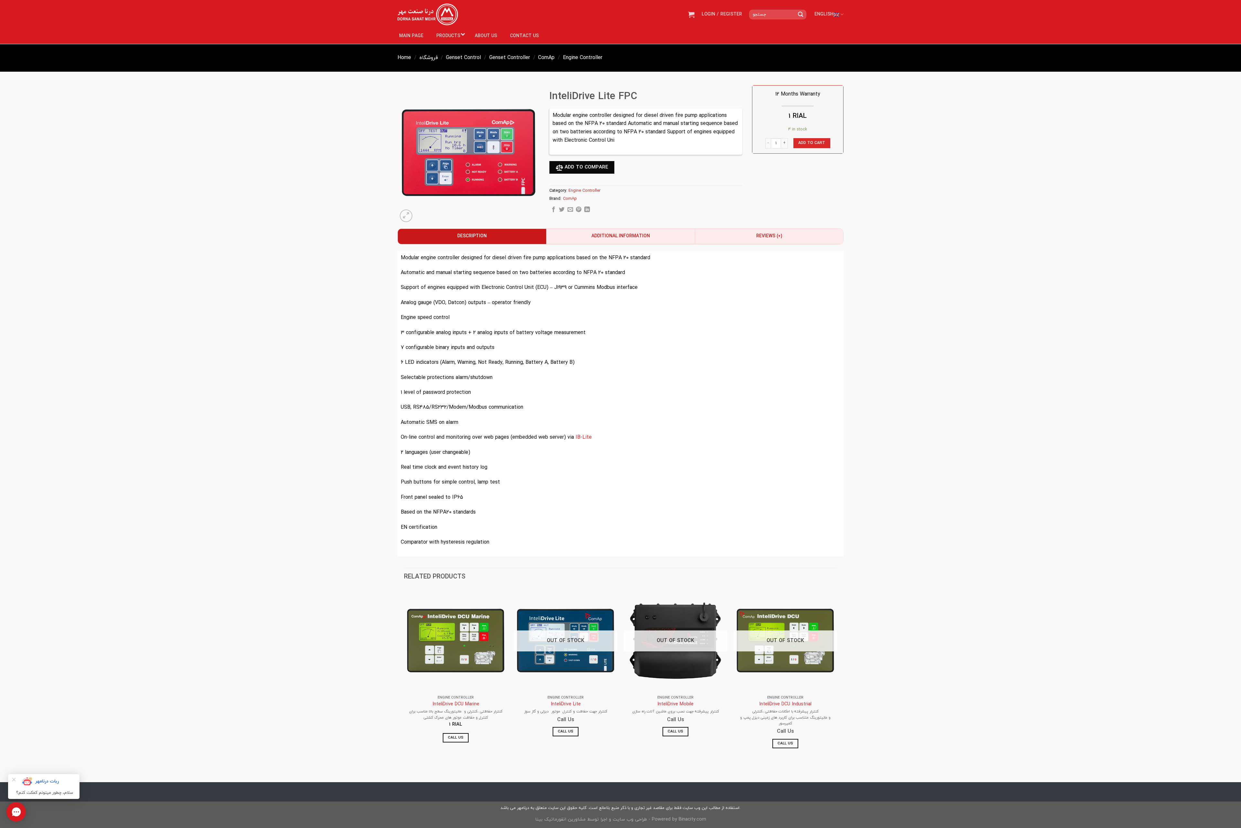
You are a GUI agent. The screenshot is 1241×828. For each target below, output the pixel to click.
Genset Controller (509, 57)
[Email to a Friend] (570, 210)
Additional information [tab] (620, 236)
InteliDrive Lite (566, 704)
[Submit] (800, 14)
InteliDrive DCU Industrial (785, 704)
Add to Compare (585, 167)
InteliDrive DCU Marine (455, 704)
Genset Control (463, 57)
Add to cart (811, 143)
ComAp (546, 57)
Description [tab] (472, 236)
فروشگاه (428, 57)
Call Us (455, 737)
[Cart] (691, 14)
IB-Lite (584, 437)
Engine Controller (582, 57)
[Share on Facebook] (553, 210)
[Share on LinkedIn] (587, 210)
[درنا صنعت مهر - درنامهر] (428, 15)
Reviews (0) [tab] (769, 236)
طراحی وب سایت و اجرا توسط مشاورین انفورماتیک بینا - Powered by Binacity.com (620, 819)
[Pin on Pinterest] (578, 210)
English (823, 14)
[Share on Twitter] (562, 210)
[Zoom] (406, 216)
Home (404, 57)
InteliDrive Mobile (675, 704)
